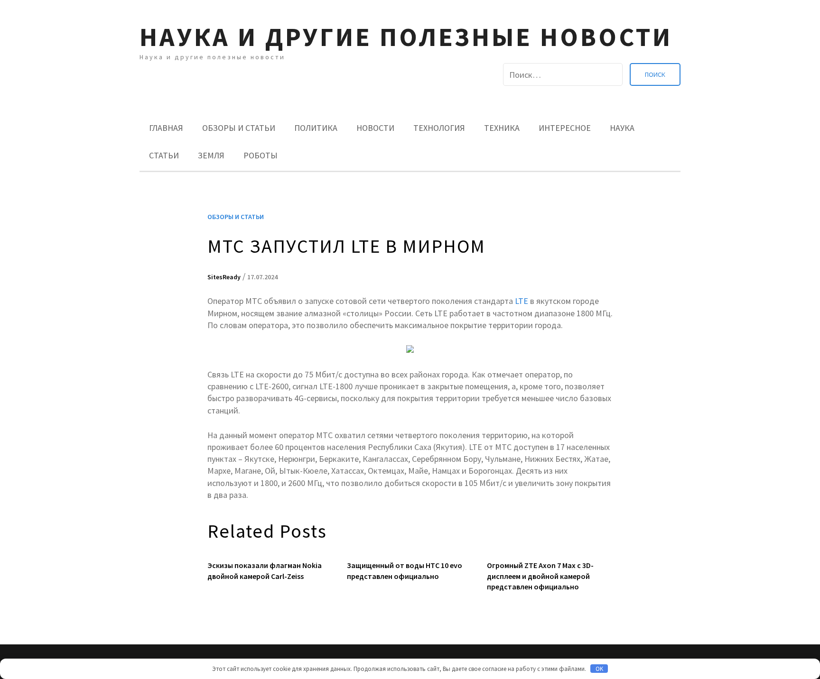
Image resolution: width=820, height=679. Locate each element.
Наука (622, 127)
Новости (375, 127)
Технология (439, 127)
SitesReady (224, 277)
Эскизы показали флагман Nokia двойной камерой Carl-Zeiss (264, 570)
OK (599, 669)
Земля (211, 155)
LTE (521, 300)
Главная (166, 127)
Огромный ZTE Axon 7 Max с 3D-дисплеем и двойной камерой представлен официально (540, 575)
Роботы (260, 155)
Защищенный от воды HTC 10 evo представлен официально (404, 570)
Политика (315, 127)
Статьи (164, 155)
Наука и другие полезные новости (406, 36)
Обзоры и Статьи (238, 127)
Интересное (565, 127)
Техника (502, 127)
